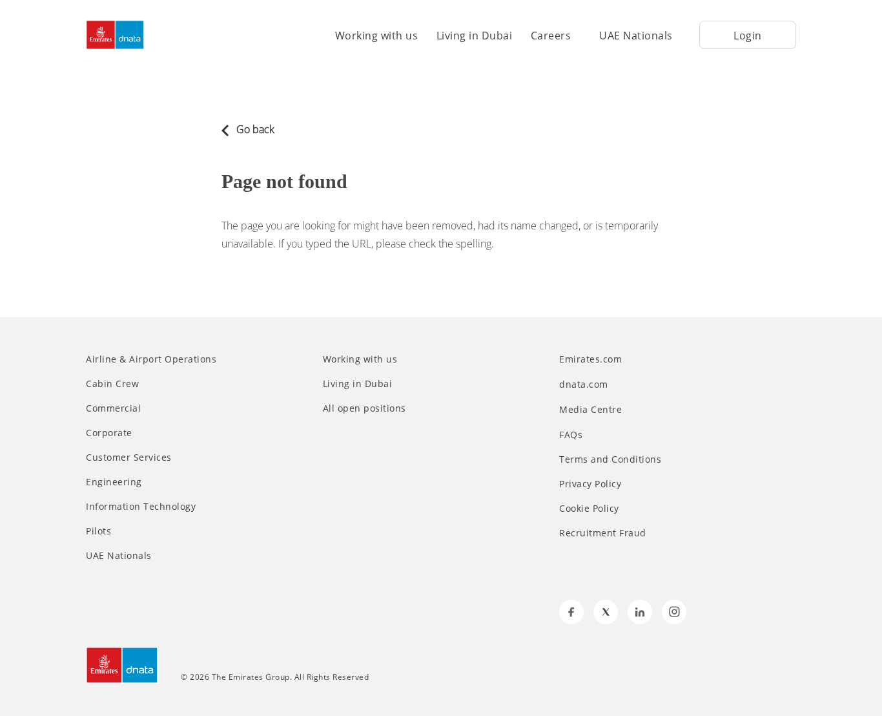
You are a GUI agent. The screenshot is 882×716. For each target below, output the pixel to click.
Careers (551, 35)
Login (747, 35)
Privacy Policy (590, 484)
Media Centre (592, 409)
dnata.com (585, 384)
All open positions (364, 408)
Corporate (109, 432)
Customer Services (129, 457)
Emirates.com (592, 358)
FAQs (570, 434)
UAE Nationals (636, 35)
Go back (254, 129)
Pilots (98, 531)
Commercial (113, 408)
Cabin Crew (112, 383)
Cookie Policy (589, 508)
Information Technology (141, 506)
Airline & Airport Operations (151, 359)
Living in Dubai (474, 35)
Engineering (114, 482)
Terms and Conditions (610, 459)
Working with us (376, 35)
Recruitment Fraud (602, 533)
